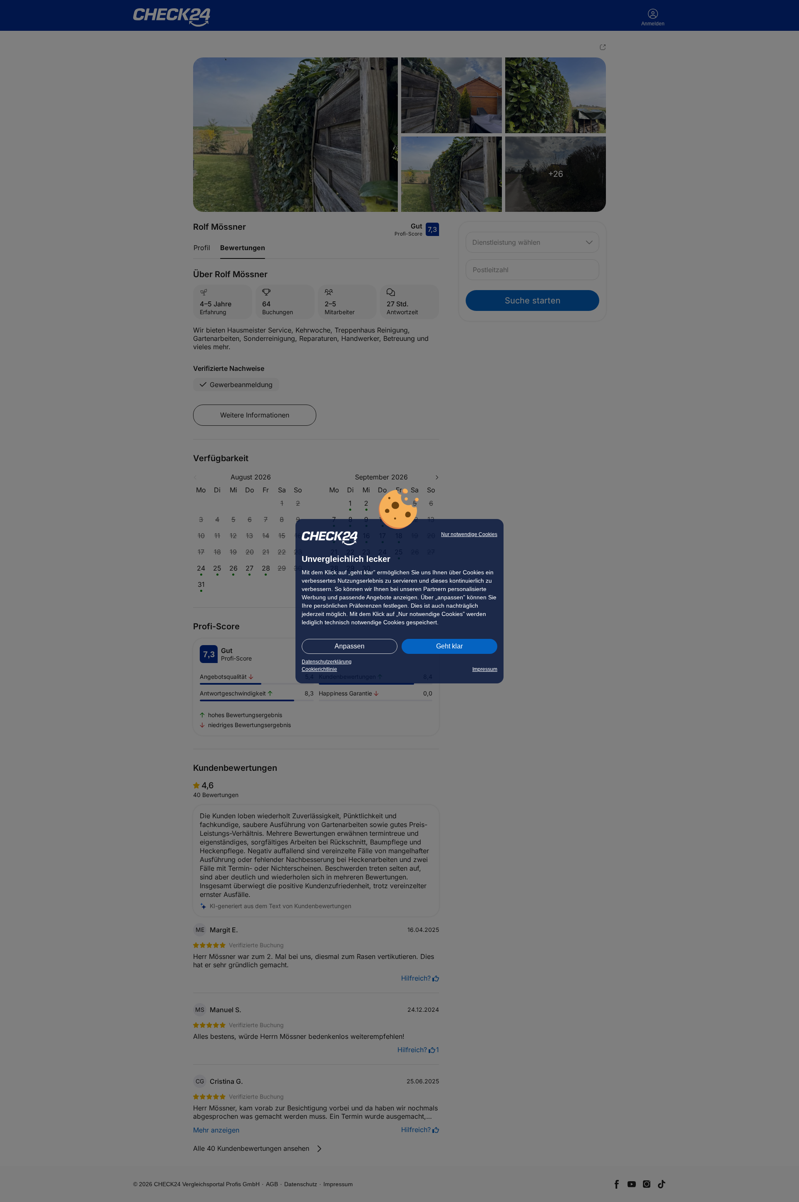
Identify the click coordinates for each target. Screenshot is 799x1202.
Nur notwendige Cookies (469, 534)
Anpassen (350, 646)
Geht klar (449, 646)
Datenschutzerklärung (327, 662)
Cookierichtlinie (319, 669)
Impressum (484, 669)
